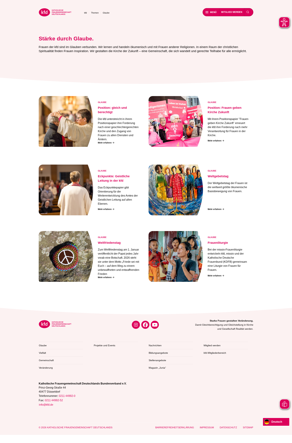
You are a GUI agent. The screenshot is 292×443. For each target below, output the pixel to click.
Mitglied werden (231, 12)
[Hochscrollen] (286, 437)
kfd (85, 13)
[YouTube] (155, 325)
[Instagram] (136, 325)
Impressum (207, 427)
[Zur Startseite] (55, 13)
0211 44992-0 (67, 395)
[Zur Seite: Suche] (248, 12)
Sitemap (248, 427)
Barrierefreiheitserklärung (174, 427)
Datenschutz (228, 427)
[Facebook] (145, 325)
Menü (213, 12)
